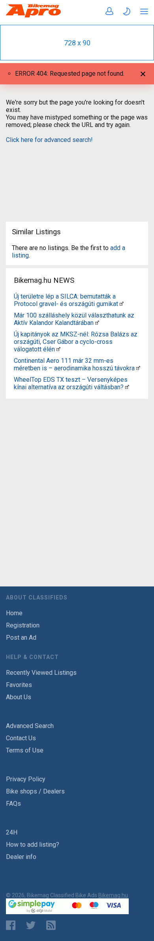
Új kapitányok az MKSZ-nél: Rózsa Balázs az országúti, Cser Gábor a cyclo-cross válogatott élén (75, 341)
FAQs (13, 803)
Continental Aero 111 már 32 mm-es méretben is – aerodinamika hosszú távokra (74, 364)
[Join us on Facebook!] (10, 925)
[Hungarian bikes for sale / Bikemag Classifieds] (33, 16)
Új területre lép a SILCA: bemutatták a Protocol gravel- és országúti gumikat (66, 300)
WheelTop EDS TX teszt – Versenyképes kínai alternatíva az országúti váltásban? (71, 383)
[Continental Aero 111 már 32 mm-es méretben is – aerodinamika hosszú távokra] (138, 368)
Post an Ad (21, 637)
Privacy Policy (25, 779)
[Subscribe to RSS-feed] (52, 925)
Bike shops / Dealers (35, 791)
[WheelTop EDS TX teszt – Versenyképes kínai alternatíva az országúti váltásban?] (127, 387)
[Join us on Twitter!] (31, 925)
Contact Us (21, 738)
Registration (22, 625)
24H (11, 832)
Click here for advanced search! (49, 140)
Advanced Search (30, 726)
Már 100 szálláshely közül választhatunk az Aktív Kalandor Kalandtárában (74, 319)
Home (14, 613)
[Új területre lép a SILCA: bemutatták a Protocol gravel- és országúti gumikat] (122, 304)
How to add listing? (32, 844)
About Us (18, 697)
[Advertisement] (77, 177)
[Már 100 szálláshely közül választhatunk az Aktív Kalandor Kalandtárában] (97, 323)
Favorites (19, 685)
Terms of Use (24, 750)
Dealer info (21, 857)
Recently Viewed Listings (41, 672)
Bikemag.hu (113, 895)
